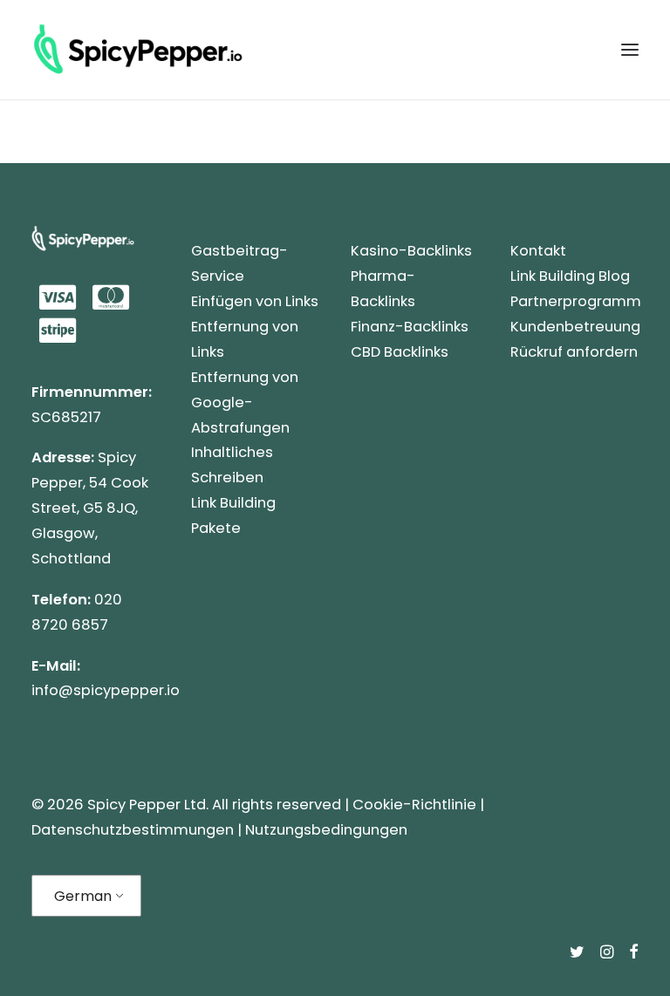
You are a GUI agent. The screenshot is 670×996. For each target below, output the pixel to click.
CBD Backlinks (399, 352)
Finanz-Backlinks (409, 327)
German (83, 896)
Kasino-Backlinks (411, 251)
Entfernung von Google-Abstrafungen (244, 402)
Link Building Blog (570, 276)
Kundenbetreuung (575, 327)
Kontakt (538, 251)
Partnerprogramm (575, 301)
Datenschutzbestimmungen (132, 830)
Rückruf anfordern (574, 352)
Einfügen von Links (254, 301)
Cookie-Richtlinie (414, 805)
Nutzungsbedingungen (326, 830)
